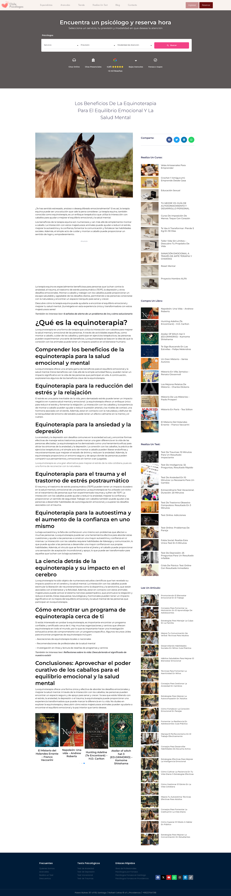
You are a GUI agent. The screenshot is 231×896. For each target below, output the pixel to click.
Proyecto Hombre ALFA (174, 278)
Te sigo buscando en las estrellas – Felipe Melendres (96, 755)
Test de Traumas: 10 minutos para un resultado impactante (176, 455)
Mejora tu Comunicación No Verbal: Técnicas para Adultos (175, 634)
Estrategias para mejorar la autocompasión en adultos (174, 697)
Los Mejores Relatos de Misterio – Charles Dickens (175, 385)
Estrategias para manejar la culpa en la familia (177, 621)
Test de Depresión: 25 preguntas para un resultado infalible (177, 556)
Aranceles (65, 5)
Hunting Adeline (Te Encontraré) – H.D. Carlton (47, 755)
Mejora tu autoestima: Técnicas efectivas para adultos (176, 798)
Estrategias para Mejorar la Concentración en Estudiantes (175, 836)
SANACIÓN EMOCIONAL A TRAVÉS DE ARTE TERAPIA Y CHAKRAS (176, 256)
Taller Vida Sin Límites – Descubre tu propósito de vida (175, 244)
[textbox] (61, 46)
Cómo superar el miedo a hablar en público (176, 823)
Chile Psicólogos (16, 5)
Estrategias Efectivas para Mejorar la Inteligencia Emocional (177, 760)
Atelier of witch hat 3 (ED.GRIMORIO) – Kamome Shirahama (72, 757)
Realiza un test (100, 5)
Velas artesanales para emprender (173, 166)
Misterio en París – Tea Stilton (177, 409)
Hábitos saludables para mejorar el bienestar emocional (177, 659)
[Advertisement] (84, 262)
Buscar (173, 45)
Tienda (81, 5)
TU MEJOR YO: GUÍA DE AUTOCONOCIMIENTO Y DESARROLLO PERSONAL (175, 206)
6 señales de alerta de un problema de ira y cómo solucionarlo (98, 314)
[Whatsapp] (174, 877)
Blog (118, 5)
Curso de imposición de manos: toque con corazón (175, 217)
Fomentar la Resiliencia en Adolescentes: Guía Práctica (174, 722)
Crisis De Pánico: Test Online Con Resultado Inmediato (176, 566)
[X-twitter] (163, 877)
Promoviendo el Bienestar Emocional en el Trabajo (173, 596)
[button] (169, 140)
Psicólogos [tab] (47, 35)
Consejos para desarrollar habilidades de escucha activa (175, 747)
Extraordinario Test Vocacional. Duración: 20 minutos (177, 491)
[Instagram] (179, 877)
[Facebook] (157, 877)
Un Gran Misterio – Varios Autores (121, 742)
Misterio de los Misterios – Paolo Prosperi (175, 398)
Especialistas (46, 5)
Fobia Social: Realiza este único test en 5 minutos (174, 541)
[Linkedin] (185, 877)
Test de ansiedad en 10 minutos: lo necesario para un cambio (177, 480)
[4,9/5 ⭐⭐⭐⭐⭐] (115, 60)
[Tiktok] (190, 877)
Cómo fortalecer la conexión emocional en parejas (175, 710)
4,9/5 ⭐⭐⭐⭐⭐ (115, 67)
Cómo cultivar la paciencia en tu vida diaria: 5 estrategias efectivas (177, 773)
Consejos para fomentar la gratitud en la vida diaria (174, 810)
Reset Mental (168, 266)
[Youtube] (168, 877)
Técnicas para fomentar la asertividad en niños (174, 672)
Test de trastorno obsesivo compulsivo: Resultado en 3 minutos (176, 505)
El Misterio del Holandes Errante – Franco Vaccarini (175, 423)
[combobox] (61, 46)
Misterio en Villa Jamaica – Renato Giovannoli (175, 373)
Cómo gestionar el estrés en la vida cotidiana (176, 785)
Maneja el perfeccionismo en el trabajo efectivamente (176, 735)
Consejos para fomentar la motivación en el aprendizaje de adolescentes (176, 610)
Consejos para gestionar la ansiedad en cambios (174, 684)
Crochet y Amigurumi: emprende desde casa (173, 179)
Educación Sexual (170, 190)
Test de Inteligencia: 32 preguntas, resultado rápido (177, 466)
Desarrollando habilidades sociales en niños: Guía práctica (176, 647)
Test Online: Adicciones (173, 515)
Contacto (132, 5)
